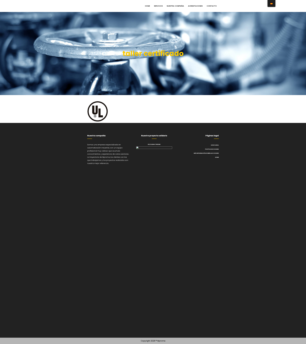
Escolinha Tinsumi (154, 144)
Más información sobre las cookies (206, 153)
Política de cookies (212, 149)
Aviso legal (215, 145)
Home (217, 157)
